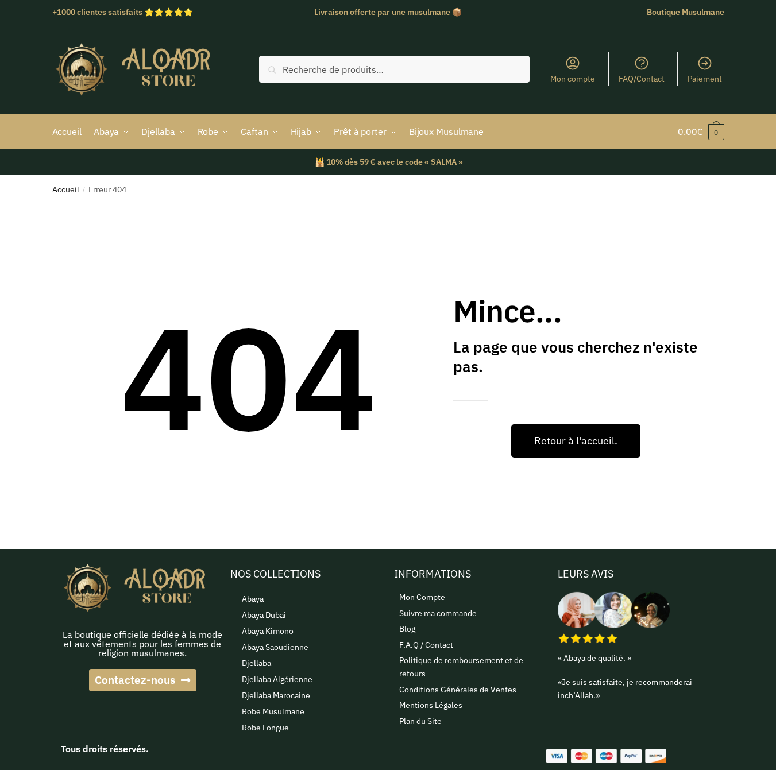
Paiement (705, 78)
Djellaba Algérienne (277, 679)
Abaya (253, 599)
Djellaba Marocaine (276, 695)
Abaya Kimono (268, 631)
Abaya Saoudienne (275, 647)
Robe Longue (265, 727)
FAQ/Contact (642, 78)
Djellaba (256, 663)
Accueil (65, 189)
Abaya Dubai (264, 615)
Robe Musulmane (273, 711)
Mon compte (572, 78)
